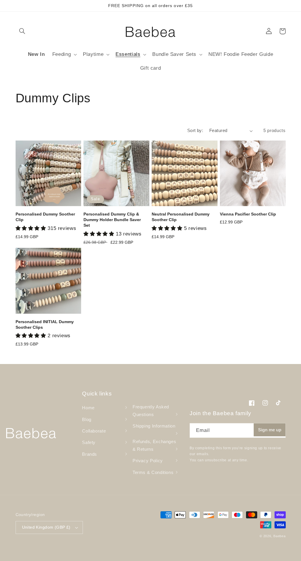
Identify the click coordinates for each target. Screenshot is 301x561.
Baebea (279, 536)
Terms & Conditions (153, 472)
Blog (86, 419)
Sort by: (195, 130)
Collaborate (94, 431)
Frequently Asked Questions (151, 411)
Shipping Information (154, 426)
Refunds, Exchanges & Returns (154, 445)
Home (88, 407)
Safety (89, 442)
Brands (89, 454)
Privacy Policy (148, 460)
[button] (22, 31)
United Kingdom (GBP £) (46, 527)
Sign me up (269, 429)
